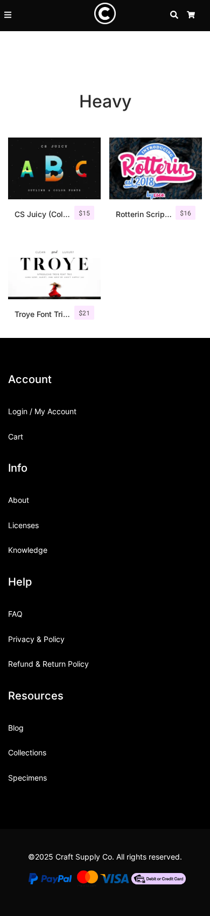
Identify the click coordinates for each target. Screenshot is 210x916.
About (18, 499)
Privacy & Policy (36, 639)
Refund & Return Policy (48, 663)
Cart (15, 436)
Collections (27, 752)
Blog (16, 727)
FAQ (15, 613)
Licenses (23, 525)
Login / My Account (42, 411)
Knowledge (27, 549)
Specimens (27, 777)
